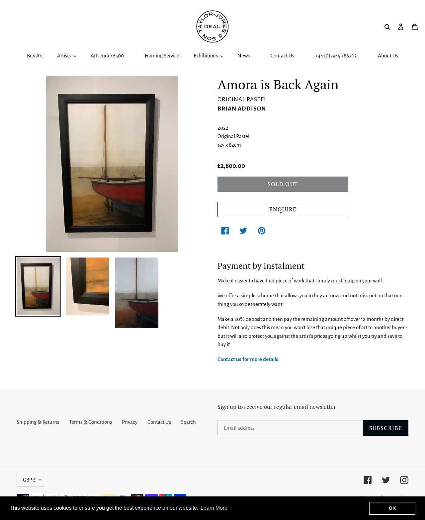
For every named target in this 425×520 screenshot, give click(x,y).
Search (188, 422)
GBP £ (29, 480)
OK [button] (392, 508)
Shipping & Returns (38, 422)
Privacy (129, 422)
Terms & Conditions (90, 422)
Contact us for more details (247, 359)
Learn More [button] (214, 508)
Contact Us (159, 422)
